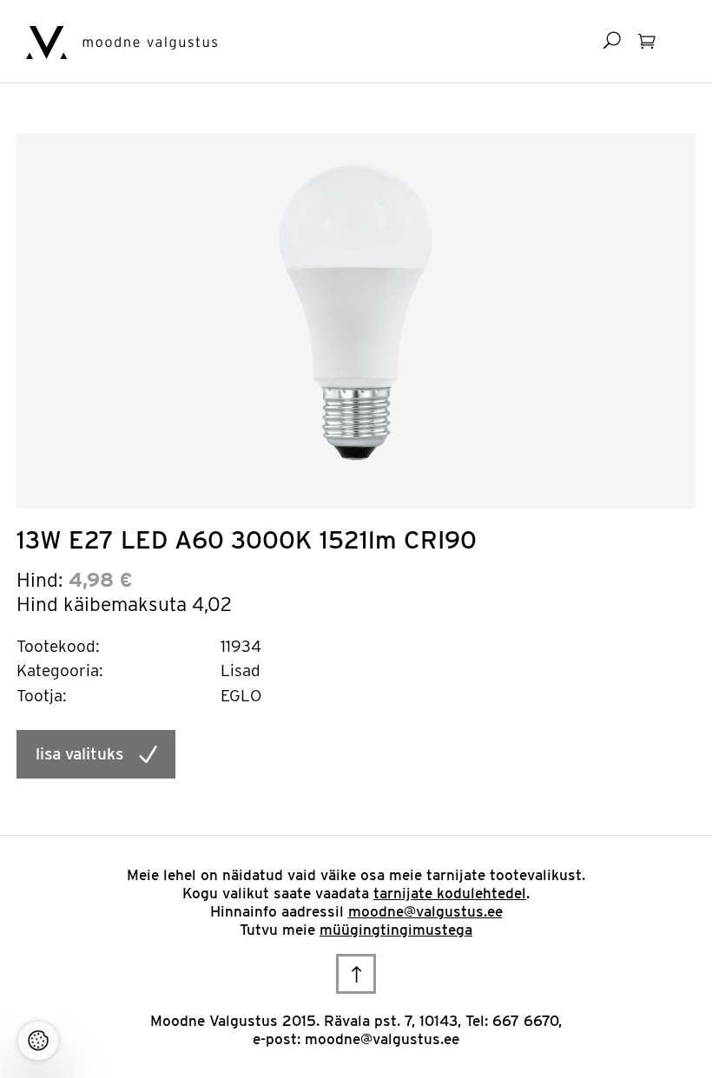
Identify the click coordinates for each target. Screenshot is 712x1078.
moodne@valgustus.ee (425, 911)
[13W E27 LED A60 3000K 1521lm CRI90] (356, 309)
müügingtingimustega (396, 929)
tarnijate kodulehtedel (449, 893)
